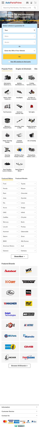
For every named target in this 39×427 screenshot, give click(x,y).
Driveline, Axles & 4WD (19, 127)
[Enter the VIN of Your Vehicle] (19, 50)
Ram (4, 193)
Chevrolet (24, 193)
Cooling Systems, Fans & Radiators (32, 84)
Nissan (23, 188)
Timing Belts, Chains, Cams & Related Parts (31, 155)
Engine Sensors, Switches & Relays (32, 127)
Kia (4, 203)
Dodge (23, 207)
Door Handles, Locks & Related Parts (7, 170)
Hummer (6, 231)
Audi (22, 246)
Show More (18, 256)
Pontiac (23, 227)
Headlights (19, 97)
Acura (5, 207)
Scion (23, 236)
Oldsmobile (24, 231)
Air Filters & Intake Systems (31, 98)
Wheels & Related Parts (7, 127)
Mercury (5, 222)
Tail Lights (32, 112)
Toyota (23, 184)
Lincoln (5, 227)
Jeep (4, 198)
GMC (4, 212)
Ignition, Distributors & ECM (19, 84)
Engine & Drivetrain (23, 69)
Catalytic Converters (19, 141)
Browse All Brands (18, 366)
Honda (5, 188)
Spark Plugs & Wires (19, 170)
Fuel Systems (7, 112)
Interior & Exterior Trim (19, 112)
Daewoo (5, 251)
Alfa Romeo (25, 241)
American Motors (8, 246)
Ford (4, 184)
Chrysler (23, 217)
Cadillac (5, 217)
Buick (22, 222)
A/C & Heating (31, 141)
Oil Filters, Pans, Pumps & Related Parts (19, 155)
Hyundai (23, 198)
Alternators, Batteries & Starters (7, 84)
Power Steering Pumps (7, 141)
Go (20, 56)
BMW (5, 241)
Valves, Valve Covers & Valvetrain (7, 98)
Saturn (5, 236)
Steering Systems (7, 155)
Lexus (23, 203)
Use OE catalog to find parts (21, 61)
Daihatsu (24, 251)
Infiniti (23, 212)
